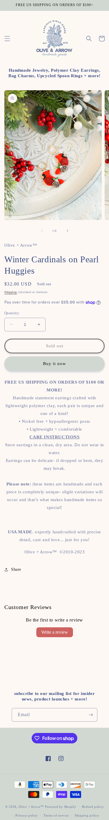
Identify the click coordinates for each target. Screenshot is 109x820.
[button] (7, 38)
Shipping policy (87, 815)
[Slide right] (67, 230)
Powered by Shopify (60, 806)
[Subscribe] (90, 715)
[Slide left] (41, 230)
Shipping (10, 292)
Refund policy (93, 806)
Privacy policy (26, 815)
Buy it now (54, 363)
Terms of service (56, 815)
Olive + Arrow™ (31, 806)
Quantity (11, 313)
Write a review (54, 632)
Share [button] (16, 569)
